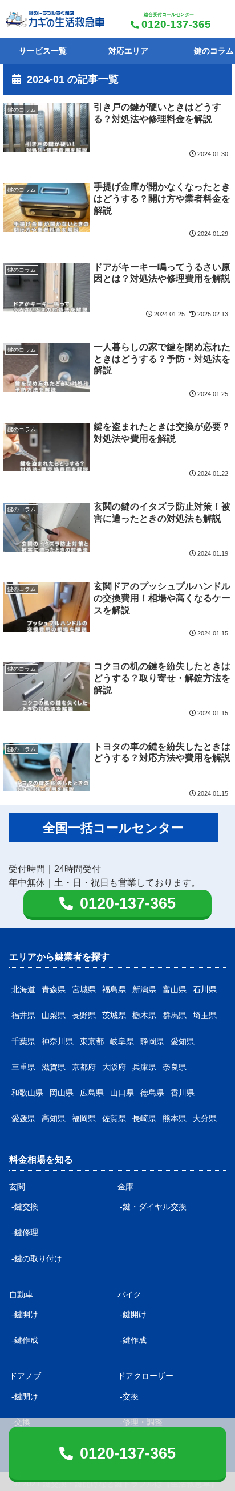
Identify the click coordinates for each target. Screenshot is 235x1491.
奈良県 (175, 1067)
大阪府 (114, 1067)
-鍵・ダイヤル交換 (153, 1206)
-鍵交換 (24, 1206)
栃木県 (144, 1015)
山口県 (122, 1092)
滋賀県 (54, 1067)
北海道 (23, 989)
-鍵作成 (24, 1340)
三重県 (23, 1067)
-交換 (129, 1396)
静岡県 (152, 1041)
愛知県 (183, 1041)
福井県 (23, 1015)
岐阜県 (122, 1041)
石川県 (205, 989)
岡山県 (62, 1092)
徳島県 (152, 1092)
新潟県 (144, 989)
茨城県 (114, 1015)
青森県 (54, 989)
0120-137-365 (176, 24)
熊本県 (175, 1118)
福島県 (114, 989)
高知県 (54, 1118)
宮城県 (84, 989)
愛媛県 (23, 1118)
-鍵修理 (24, 1232)
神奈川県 (58, 1041)
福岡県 (84, 1118)
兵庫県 (144, 1067)
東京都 (92, 1041)
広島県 (92, 1092)
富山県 (175, 989)
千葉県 (23, 1041)
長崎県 (144, 1118)
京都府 (84, 1067)
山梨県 (54, 1015)
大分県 (205, 1118)
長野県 (84, 1015)
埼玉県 (205, 1015)
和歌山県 (27, 1092)
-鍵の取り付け (36, 1258)
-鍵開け (24, 1314)
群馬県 (175, 1015)
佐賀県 (114, 1118)
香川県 (183, 1092)
